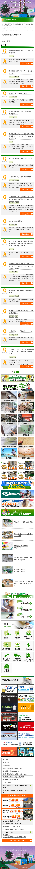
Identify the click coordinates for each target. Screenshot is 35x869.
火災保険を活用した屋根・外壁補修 (13, 829)
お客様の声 (6, 765)
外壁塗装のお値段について (11, 779)
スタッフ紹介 (7, 782)
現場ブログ (6, 762)
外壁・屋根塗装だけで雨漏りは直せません (15, 774)
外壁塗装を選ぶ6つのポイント (11, 771)
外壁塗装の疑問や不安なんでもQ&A (13, 777)
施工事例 (5, 759)
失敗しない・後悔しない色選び (23, 523)
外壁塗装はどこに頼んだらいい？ (12, 826)
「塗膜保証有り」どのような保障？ (20, 177)
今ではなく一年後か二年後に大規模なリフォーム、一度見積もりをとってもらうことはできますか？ (21, 243)
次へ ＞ (21, 371)
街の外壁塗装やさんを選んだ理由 (12, 768)
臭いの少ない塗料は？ (16, 221)
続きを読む (25, 63)
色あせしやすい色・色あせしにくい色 (20, 570)
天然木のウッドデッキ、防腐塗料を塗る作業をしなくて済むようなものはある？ (21, 352)
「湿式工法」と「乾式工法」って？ (20, 331)
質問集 (8, 41)
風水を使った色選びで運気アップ (21, 547)
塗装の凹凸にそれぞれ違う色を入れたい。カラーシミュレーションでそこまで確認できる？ (21, 266)
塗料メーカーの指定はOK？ (18, 93)
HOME (3, 41)
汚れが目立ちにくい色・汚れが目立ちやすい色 (23, 558)
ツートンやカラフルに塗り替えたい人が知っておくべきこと (23, 583)
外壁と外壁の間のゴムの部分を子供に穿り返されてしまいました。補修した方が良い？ (21, 136)
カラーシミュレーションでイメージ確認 (23, 535)
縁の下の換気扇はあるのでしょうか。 (21, 158)
